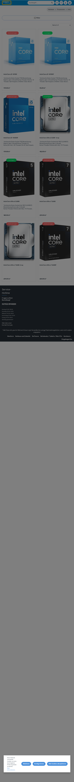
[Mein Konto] (65, 3)
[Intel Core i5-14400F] (19, 115)
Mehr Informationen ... (11, 769)
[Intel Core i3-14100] (19, 51)
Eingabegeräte (67, 339)
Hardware (67, 336)
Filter (38, 18)
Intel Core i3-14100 (10, 74)
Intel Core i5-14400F (11, 138)
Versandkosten (36, 330)
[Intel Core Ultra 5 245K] (19, 178)
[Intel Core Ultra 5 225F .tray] (55, 115)
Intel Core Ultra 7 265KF (48, 265)
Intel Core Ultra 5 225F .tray (49, 138)
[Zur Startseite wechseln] (6, 3)
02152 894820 (9, 304)
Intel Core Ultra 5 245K (11, 201)
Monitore (10, 336)
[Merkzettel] (61, 3)
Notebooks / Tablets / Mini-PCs (51, 336)
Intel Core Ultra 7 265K (48, 201)
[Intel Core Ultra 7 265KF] (55, 242)
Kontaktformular (7, 325)
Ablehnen (26, 764)
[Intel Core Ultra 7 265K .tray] (19, 242)
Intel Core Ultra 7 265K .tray (13, 265)
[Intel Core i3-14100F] (55, 51)
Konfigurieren (39, 764)
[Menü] (57, 3)
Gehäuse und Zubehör (22, 336)
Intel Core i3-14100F (47, 74)
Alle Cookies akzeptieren (57, 764)
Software (35, 336)
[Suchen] (52, 3)
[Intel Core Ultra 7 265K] (55, 178)
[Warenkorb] (70, 3)
